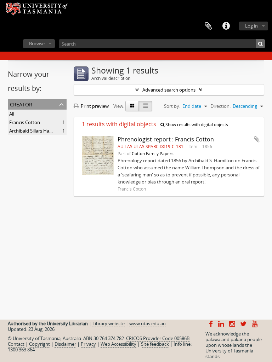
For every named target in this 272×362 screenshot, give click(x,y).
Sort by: (172, 106)
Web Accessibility (118, 344)
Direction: (220, 106)
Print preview (94, 106)
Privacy (88, 344)
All (11, 114)
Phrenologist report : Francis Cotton (166, 139)
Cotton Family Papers (153, 153)
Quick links (226, 26)
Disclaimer (65, 344)
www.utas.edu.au (147, 323)
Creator (21, 104)
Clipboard (208, 26)
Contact (16, 344)
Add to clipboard (256, 139)
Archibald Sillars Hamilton (36, 131)
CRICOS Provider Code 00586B (157, 338)
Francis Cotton (24, 122)
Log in (251, 26)
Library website (108, 323)
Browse (37, 43)
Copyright (39, 344)
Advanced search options (169, 90)
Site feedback (155, 344)
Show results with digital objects (196, 125)
